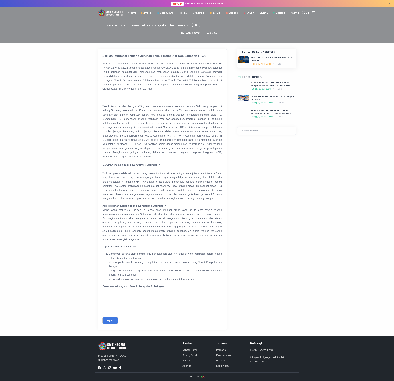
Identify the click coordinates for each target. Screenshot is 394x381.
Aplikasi (233, 12)
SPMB (216, 12)
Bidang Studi (189, 355)
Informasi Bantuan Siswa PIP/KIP (199, 3)
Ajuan (250, 12)
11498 (211, 33)
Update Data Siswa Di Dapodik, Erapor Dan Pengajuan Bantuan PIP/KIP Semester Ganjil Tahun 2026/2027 (271, 85)
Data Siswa (166, 12)
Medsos (280, 12)
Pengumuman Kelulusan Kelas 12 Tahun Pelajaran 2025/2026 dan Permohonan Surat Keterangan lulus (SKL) (271, 113)
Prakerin (221, 350)
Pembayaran (223, 355)
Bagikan (110, 320)
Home (133, 12)
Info (296, 12)
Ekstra (200, 12)
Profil (147, 12)
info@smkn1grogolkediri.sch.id (267, 357)
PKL (184, 12)
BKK (265, 12)
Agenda (186, 365)
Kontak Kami (189, 350)
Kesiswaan (222, 365)
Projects (221, 360)
